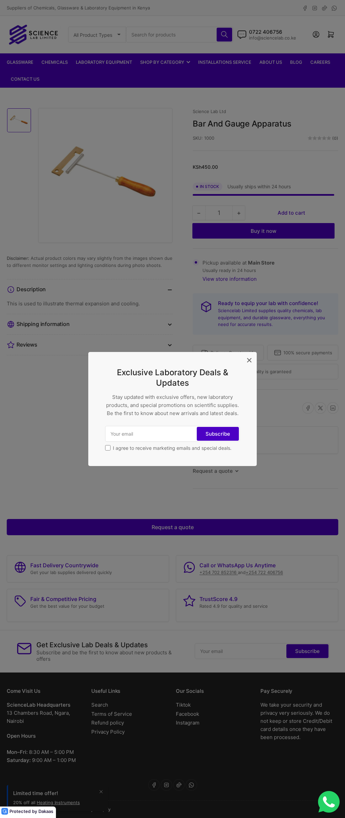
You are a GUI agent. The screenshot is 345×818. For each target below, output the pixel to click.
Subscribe (218, 434)
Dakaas (45, 811)
